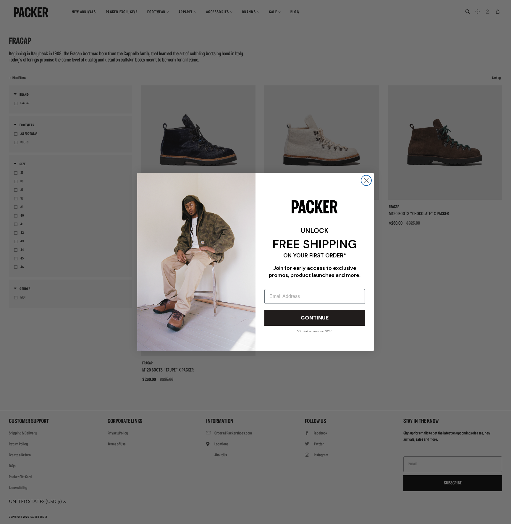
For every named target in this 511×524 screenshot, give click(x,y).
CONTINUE (315, 317)
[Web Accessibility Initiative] (2, 517)
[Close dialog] (366, 180)
